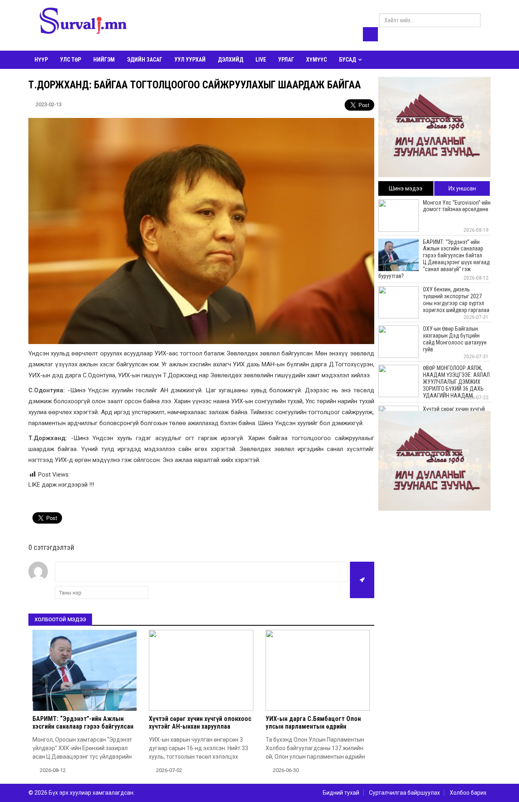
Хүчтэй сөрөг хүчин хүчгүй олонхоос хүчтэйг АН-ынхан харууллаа (200, 722)
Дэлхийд (230, 59)
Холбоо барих (468, 792)
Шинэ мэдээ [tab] (405, 188)
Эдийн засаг (144, 59)
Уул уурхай (190, 59)
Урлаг (286, 59)
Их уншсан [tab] (462, 188)
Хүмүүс (316, 59)
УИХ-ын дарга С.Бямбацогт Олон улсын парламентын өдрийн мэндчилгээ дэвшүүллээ (313, 726)
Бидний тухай (341, 792)
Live (260, 59)
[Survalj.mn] (83, 22)
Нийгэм (104, 59)
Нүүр (41, 59)
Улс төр (70, 59)
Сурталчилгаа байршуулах (404, 792)
